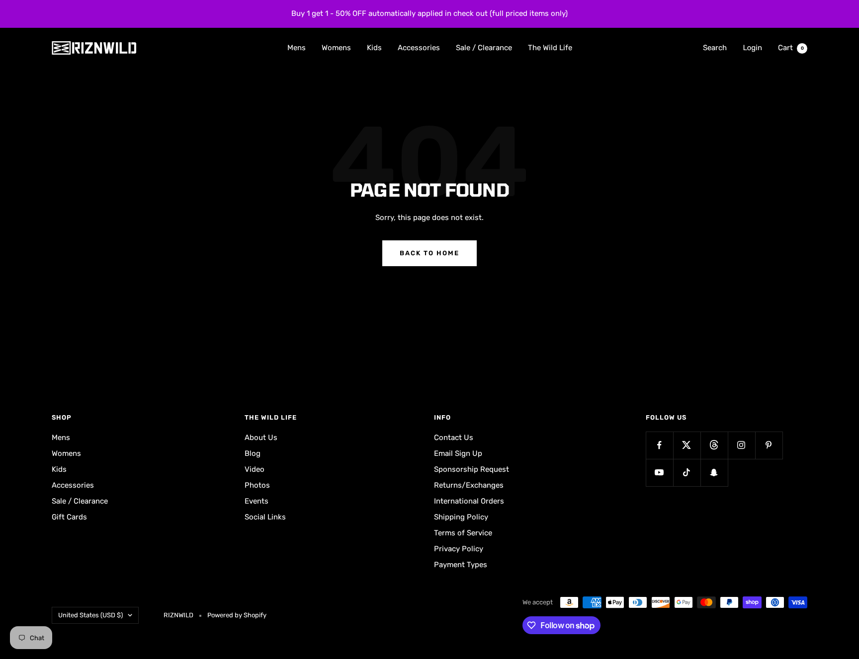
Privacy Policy (458, 548)
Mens (296, 47)
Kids (374, 47)
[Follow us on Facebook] (659, 445)
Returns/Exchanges (469, 485)
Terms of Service (463, 532)
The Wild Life (550, 47)
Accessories (419, 47)
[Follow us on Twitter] (686, 445)
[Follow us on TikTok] (686, 472)
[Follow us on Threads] (714, 445)
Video (254, 469)
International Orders (469, 501)
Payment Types (460, 564)
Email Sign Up (458, 453)
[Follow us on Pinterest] (768, 445)
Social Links (265, 517)
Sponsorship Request (471, 469)
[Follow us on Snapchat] (714, 472)
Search (715, 47)
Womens (336, 47)
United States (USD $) (90, 615)
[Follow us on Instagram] (741, 445)
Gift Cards (69, 517)
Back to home (429, 253)
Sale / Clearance (484, 47)
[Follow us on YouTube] (659, 472)
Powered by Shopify (236, 615)
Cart (791, 47)
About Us (261, 437)
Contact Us (453, 437)
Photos (257, 485)
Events (256, 501)
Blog (252, 453)
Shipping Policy (461, 517)
